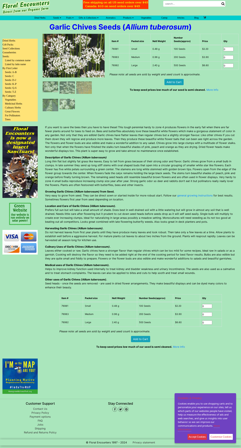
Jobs (40, 424)
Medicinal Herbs (13, 103)
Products (127, 18)
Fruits (69, 18)
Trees (7, 119)
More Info (212, 89)
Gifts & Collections (88, 18)
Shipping (40, 428)
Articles (180, 18)
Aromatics (111, 18)
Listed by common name (17, 60)
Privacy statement (144, 442)
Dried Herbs (40, 18)
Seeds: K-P (11, 84)
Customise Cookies (221, 436)
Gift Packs (7, 44)
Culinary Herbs (13, 107)
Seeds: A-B (11, 72)
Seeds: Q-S (11, 87)
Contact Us (40, 408)
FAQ (40, 420)
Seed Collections (11, 48)
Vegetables (146, 18)
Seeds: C (9, 76)
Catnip (164, 18)
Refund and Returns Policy (40, 432)
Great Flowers (12, 111)
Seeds (56, 18)
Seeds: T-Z (10, 91)
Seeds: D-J (10, 80)
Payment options (40, 416)
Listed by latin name (15, 64)
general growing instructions (195, 195)
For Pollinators (12, 115)
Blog (196, 18)
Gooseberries (9, 52)
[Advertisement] (20, 304)
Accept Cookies (197, 436)
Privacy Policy (40, 412)
